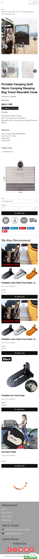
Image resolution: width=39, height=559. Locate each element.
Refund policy (7, 520)
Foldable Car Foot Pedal (13, 395)
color (2, 198)
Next (35, 38)
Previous (4, 38)
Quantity (4, 205)
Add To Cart (20, 213)
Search (4, 509)
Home (2, 9)
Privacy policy (7, 516)
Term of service (7, 512)
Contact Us (31, 557)
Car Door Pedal (8, 451)
